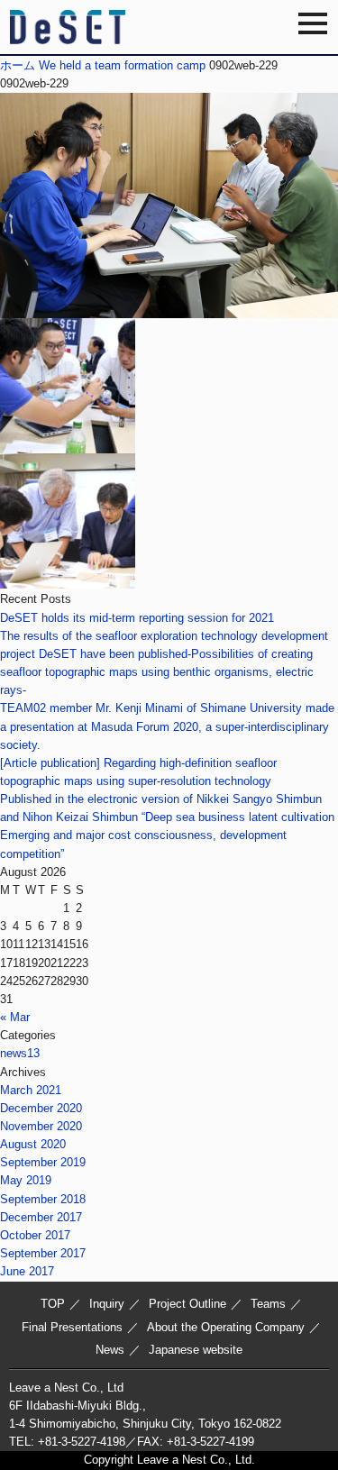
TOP (53, 1303)
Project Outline (187, 1303)
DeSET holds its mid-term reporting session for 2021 (137, 618)
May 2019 (25, 1180)
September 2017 (43, 1253)
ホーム (17, 65)
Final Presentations (72, 1327)
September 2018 (43, 1199)
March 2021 (30, 1090)
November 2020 (41, 1126)
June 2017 (27, 1271)
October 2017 (35, 1235)
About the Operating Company (226, 1327)
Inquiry (106, 1303)
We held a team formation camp (122, 65)
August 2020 (33, 1144)
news (20, 1053)
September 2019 (43, 1162)
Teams (268, 1303)
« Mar (15, 1017)
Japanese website (195, 1349)
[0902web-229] (169, 308)
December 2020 (41, 1108)
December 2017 (41, 1217)
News (110, 1349)
